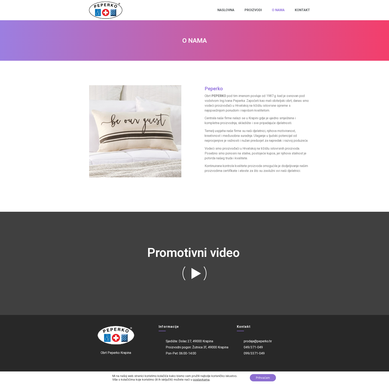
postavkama (201, 379)
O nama (278, 10)
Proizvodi (253, 10)
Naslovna (225, 10)
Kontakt (302, 10)
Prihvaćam (263, 377)
